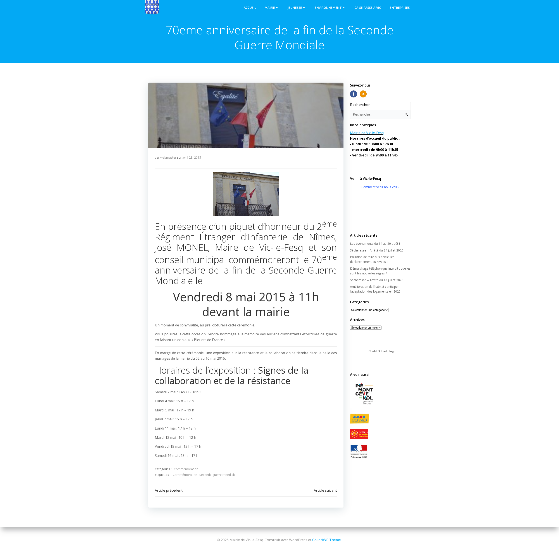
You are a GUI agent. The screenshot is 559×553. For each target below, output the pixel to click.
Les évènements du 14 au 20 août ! (375, 243)
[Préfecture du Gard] (380, 451)
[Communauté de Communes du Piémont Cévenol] (380, 394)
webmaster (168, 157)
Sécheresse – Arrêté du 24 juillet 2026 (376, 250)
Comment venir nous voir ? (380, 187)
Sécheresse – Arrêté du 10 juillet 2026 (376, 280)
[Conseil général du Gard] (380, 419)
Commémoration (186, 469)
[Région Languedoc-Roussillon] (380, 434)
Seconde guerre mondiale (217, 475)
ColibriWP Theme (326, 539)
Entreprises (400, 7)
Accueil (250, 7)
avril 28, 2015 (191, 157)
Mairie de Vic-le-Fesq (367, 132)
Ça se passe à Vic (367, 7)
